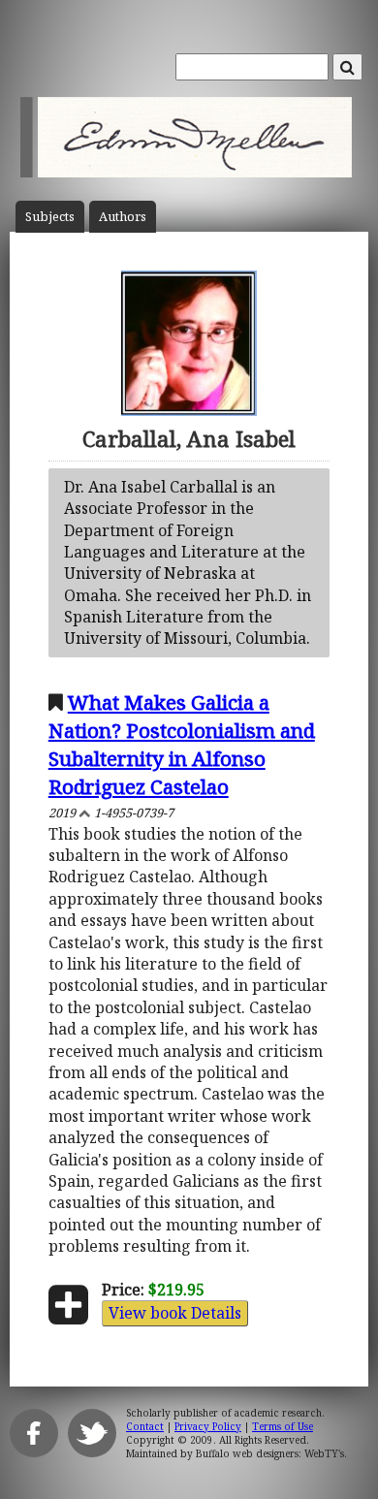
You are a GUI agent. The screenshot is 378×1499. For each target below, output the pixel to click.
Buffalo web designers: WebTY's (270, 1453)
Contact (145, 1426)
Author (122, 216)
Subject (50, 216)
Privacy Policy (207, 1426)
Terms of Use (282, 1426)
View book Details (175, 1313)
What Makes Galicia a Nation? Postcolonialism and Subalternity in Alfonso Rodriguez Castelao (181, 744)
